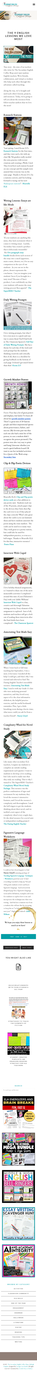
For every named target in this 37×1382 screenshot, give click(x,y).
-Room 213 (16, 365)
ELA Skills (18, 1298)
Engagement (18, 1308)
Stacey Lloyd (22, 716)
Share (17, 936)
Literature (18, 1322)
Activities (18, 1288)
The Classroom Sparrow (23, 623)
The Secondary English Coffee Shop (17, 1364)
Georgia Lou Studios (22, 1366)
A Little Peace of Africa (25, 1368)
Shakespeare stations (12, 183)
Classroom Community (18, 1293)
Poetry (18, 1327)
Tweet (12, 936)
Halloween (19, 1317)
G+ (21, 936)
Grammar (18, 1312)
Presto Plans (9, 544)
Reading (18, 1332)
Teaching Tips (18, 1337)
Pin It (25, 936)
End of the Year (18, 1303)
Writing (18, 1341)
